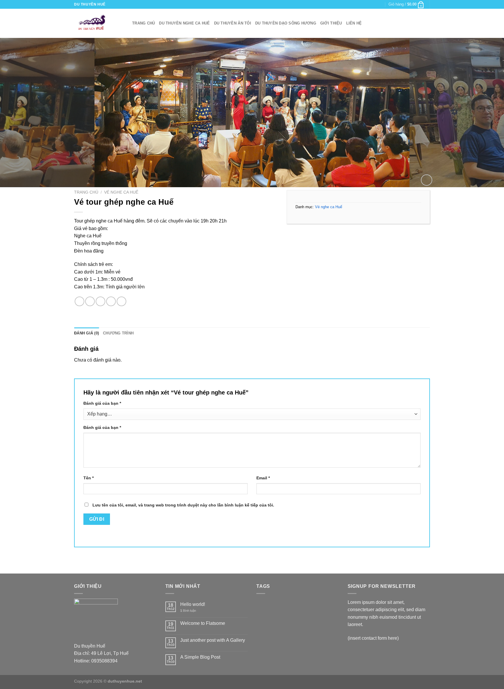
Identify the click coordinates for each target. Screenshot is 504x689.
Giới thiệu (331, 23)
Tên (88, 478)
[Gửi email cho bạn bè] (100, 301)
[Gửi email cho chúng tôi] (380, 4)
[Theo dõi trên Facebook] (363, 4)
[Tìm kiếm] (428, 23)
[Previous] (17, 112)
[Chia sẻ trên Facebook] (79, 301)
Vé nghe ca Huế (121, 192)
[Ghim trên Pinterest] (111, 301)
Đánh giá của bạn (102, 403)
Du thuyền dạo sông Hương (285, 23)
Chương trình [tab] (118, 333)
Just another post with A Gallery (212, 640)
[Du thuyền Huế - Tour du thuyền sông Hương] (98, 23)
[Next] (486, 112)
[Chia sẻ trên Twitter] (90, 301)
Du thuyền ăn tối (232, 23)
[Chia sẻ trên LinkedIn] (121, 301)
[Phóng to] (426, 180)
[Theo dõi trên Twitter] (374, 4)
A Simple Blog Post (200, 657)
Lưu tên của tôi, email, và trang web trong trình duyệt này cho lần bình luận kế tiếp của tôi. (183, 505)
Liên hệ (354, 23)
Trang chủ (143, 23)
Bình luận (188, 610)
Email (263, 478)
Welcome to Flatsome (202, 623)
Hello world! (192, 604)
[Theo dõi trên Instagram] (369, 4)
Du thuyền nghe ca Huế (184, 23)
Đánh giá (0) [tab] (86, 333)
